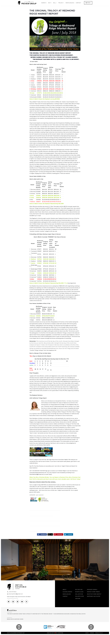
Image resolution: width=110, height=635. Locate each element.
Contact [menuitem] (78, 2)
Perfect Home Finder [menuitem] (93, 591)
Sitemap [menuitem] (92, 632)
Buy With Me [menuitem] (78, 589)
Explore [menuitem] (77, 598)
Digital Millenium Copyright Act (16, 632)
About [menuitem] (64, 589)
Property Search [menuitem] (92, 589)
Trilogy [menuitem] (60, 2)
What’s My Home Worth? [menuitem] (94, 594)
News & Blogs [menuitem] (70, 2)
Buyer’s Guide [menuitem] (79, 591)
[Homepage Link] (27, 2)
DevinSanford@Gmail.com (37, 474)
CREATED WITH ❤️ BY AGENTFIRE (55, 632)
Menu (89, 2)
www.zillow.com (49, 466)
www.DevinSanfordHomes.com (38, 472)
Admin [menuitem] (87, 632)
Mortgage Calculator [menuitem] (93, 596)
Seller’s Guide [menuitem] (79, 596)
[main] (55, 272)
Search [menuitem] (43, 2)
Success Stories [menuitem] (67, 591)
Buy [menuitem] (49, 2)
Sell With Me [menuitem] (79, 594)
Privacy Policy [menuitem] (99, 632)
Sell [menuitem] (54, 2)
